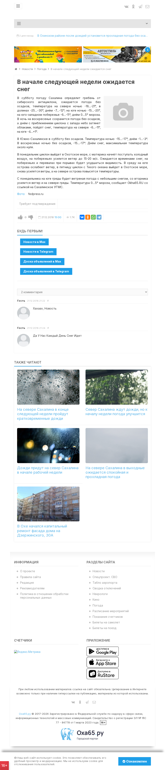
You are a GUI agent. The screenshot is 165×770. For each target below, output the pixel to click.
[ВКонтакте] (82, 217)
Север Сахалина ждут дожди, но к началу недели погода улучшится (116, 411)
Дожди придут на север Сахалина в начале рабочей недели (47, 470)
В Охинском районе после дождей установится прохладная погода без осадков (94, 35)
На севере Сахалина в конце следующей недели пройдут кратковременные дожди (43, 414)
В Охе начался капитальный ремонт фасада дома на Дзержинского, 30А (42, 531)
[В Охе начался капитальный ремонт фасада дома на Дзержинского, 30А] (48, 504)
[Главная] (16, 69)
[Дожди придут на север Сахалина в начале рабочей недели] (48, 445)
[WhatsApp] (93, 217)
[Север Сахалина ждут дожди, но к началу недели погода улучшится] (117, 387)
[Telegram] (99, 217)
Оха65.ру (25, 713)
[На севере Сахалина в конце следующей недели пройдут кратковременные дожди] (48, 387)
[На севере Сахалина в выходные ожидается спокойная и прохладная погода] (117, 445)
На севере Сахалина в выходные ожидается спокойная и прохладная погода (115, 472)
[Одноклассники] (87, 217)
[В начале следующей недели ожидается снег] (123, 112)
